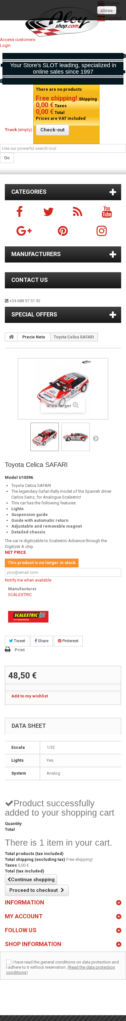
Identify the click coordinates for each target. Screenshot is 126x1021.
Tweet (19, 640)
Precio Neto (33, 337)
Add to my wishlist (29, 696)
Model (11, 477)
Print (20, 649)
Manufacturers (36, 254)
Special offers (34, 314)
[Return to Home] (11, 337)
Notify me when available (28, 580)
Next (95, 438)
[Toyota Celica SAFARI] (44, 437)
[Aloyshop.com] (63, 22)
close (107, 10)
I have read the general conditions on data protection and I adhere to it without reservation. (62, 965)
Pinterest (70, 640)
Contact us (29, 279)
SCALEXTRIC (20, 594)
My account (24, 916)
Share (42, 640)
